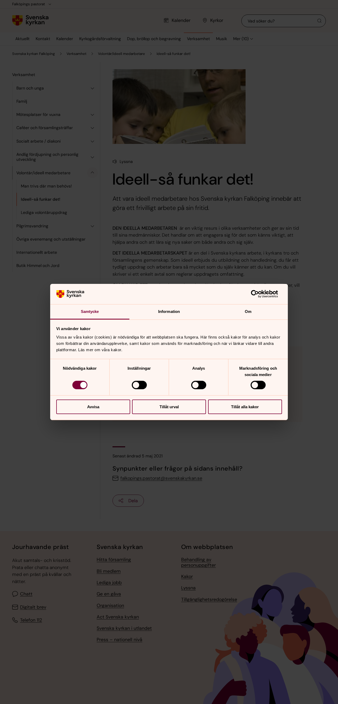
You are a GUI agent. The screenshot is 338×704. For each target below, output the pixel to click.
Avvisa (93, 407)
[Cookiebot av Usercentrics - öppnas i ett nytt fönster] (259, 294)
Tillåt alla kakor (245, 407)
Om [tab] (248, 311)
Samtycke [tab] (90, 311)
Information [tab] (169, 311)
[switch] (139, 385)
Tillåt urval (169, 407)
